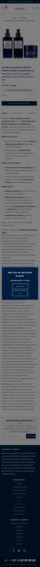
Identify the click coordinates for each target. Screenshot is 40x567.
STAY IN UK (20, 286)
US (20, 293)
